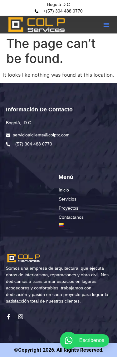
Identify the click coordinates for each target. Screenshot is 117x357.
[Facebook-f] (9, 316)
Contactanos (71, 217)
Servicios (67, 198)
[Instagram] (20, 316)
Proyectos (68, 208)
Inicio (64, 189)
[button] (106, 24)
